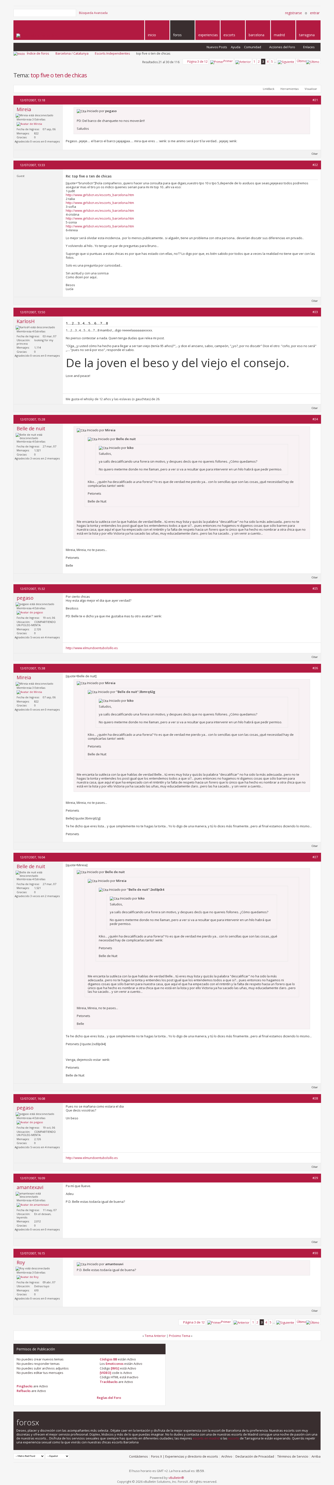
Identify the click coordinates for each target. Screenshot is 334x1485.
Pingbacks (25, 1386)
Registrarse (293, 13)
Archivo (226, 1456)
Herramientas (289, 89)
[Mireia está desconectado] (29, 124)
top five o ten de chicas (59, 75)
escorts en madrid (206, 1438)
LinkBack (268, 89)
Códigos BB (108, 1359)
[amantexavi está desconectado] (33, 1205)
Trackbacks (109, 1382)
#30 (315, 1253)
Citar (315, 153)
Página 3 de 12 (197, 61)
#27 (315, 857)
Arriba (316, 1456)
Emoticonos (114, 1363)
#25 (315, 588)
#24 (315, 419)
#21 (315, 100)
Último (301, 61)
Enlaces (309, 47)
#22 (315, 165)
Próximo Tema (179, 1335)
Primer (228, 61)
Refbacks (24, 1391)
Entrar (315, 13)
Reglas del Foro (109, 1397)
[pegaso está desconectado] (30, 613)
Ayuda (235, 47)
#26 (315, 668)
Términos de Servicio (292, 1456)
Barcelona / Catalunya (72, 53)
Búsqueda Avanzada (93, 13)
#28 (315, 1098)
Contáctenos (138, 1456)
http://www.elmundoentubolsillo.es (92, 648)
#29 (315, 1178)
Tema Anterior (155, 1335)
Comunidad (252, 47)
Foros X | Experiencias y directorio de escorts (184, 1456)
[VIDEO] (105, 1372)
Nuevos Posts (217, 47)
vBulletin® (176, 1477)
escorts (233, 1438)
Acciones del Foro (282, 47)
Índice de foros (38, 53)
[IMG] (115, 1368)
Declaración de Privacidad (254, 1456)
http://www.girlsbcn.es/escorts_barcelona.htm (100, 195)
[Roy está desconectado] (28, 1277)
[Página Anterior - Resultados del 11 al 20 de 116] (243, 61)
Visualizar (311, 89)
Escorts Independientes (112, 53)
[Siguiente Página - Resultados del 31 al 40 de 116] (286, 61)
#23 (315, 312)
